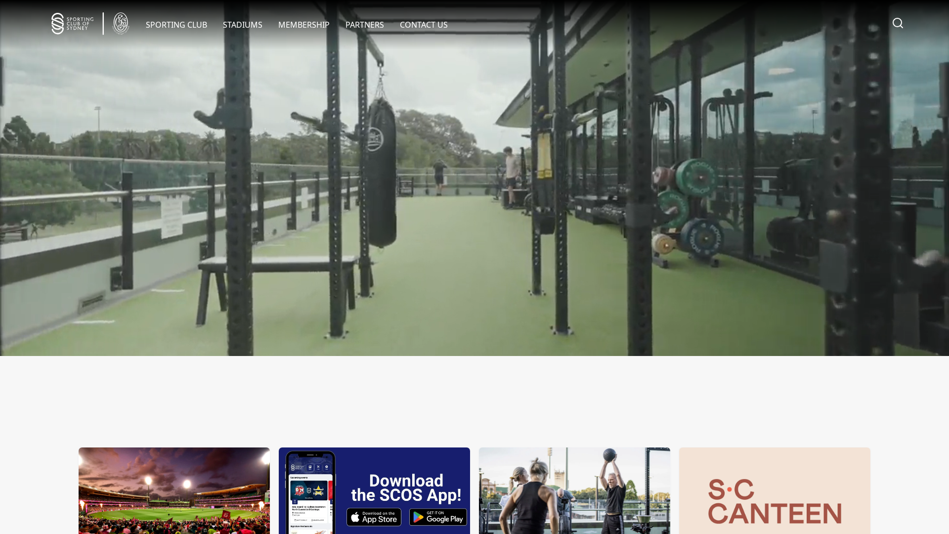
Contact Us (424, 24)
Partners (364, 24)
